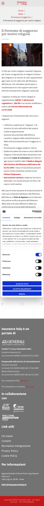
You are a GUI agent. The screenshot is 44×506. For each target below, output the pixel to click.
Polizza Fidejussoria (12, 174)
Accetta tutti (22, 284)
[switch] (38, 261)
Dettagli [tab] (17, 217)
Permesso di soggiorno (21, 17)
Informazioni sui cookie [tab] (33, 217)
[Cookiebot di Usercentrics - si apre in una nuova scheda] (32, 211)
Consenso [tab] (6, 217)
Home (20, 11)
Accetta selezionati (22, 289)
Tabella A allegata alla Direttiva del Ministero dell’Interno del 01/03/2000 (23, 164)
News (20, 14)
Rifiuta (22, 294)
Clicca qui (24, 381)
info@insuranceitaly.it (14, 484)
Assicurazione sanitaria (13, 177)
